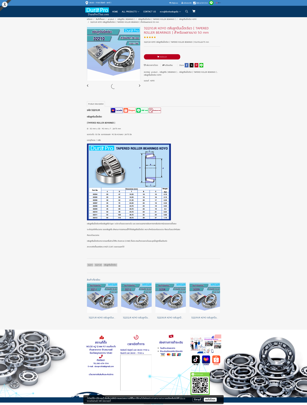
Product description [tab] (96, 103)
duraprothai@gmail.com (104, 366)
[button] (186, 11)
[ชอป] (216, 360)
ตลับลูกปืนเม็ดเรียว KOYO (152, 74)
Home (115, 11)
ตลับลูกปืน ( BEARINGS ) (169, 72)
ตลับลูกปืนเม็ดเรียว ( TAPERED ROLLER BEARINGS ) (198, 72)
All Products (129, 11)
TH (219, 2)
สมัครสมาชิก (187, 3)
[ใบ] (155, 110)
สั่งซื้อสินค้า (163, 57)
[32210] (117, 110)
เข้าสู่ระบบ (174, 3)
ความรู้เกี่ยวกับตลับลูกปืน (169, 11)
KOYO (152, 80)
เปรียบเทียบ (168, 65)
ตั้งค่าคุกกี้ (197, 400)
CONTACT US (149, 11)
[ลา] (206, 360)
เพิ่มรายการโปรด (152, 65)
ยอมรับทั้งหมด (210, 400)
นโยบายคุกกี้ (106, 401)
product (154, 72)
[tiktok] (196, 360)
